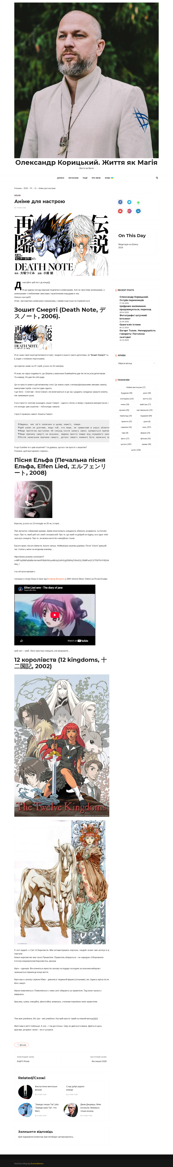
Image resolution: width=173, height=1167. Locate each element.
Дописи (60, 178)
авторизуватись (65, 1137)
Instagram (73, 178)
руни (147, 421)
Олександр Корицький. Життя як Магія (86, 162)
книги (125, 404)
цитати (126, 444)
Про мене (96, 178)
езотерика (127, 399)
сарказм (126, 427)
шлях (136, 450)
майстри (145, 404)
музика (124, 410)
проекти (126, 421)
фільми (23, 1045)
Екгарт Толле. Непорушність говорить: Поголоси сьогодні (138, 334)
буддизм (126, 393)
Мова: (108, 178)
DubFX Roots (23, 1061)
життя (147, 399)
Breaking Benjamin (56, 579)
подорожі (146, 416)
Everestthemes (37, 1163)
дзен (147, 393)
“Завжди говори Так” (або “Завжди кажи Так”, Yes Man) (47, 1107)
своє (146, 427)
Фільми (17, 195)
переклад (126, 416)
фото (125, 438)
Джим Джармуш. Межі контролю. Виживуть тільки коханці (90, 1107)
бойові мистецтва (136, 387)
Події (85, 178)
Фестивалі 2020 (99, 1061)
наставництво (144, 410)
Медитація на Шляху (128, 244)
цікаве (146, 444)
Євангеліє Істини (130, 324)
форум (145, 433)
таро (125, 433)
